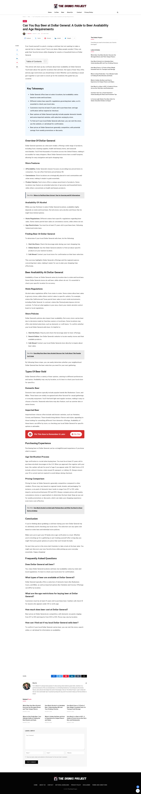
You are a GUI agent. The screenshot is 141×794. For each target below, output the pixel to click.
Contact (79, 12)
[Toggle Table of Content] (44, 61)
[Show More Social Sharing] (74, 38)
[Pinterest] (17, 62)
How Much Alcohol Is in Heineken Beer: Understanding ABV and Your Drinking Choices (55, 707)
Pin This (77, 434)
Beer (62, 12)
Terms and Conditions (99, 785)
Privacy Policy (89, 12)
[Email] (17, 66)
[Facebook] (17, 50)
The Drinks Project (72, 789)
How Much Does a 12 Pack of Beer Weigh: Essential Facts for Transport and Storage (76, 707)
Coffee (56, 12)
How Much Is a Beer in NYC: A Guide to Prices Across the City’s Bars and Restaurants (76, 718)
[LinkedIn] (17, 58)
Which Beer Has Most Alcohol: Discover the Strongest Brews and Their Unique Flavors (32, 707)
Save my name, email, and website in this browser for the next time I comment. (47, 757)
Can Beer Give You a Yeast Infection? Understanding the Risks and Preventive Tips (104, 93)
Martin (29, 33)
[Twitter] (17, 54)
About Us (70, 12)
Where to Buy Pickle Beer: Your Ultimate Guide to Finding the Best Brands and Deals (32, 718)
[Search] (117, 12)
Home (50, 12)
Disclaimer (86, 785)
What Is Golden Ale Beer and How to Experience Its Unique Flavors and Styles (55, 718)
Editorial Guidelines (62, 785)
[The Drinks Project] (70, 6)
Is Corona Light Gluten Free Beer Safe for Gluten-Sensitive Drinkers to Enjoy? (103, 99)
